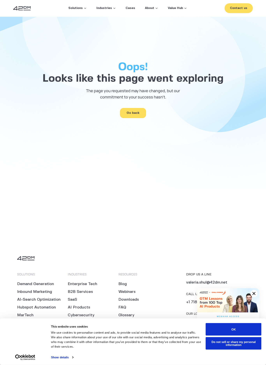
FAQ (122, 307)
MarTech (25, 315)
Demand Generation (35, 284)
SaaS (72, 299)
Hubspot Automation (36, 307)
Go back (133, 112)
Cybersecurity (81, 315)
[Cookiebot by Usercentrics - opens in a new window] (25, 357)
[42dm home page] (22, 8)
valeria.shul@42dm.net (206, 282)
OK (233, 329)
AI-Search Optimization (39, 299)
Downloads (128, 299)
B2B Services (80, 292)
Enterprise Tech (82, 284)
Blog (122, 284)
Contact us (238, 8)
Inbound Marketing (34, 292)
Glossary (126, 315)
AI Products (79, 307)
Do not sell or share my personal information (233, 343)
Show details (60, 357)
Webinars (127, 292)
